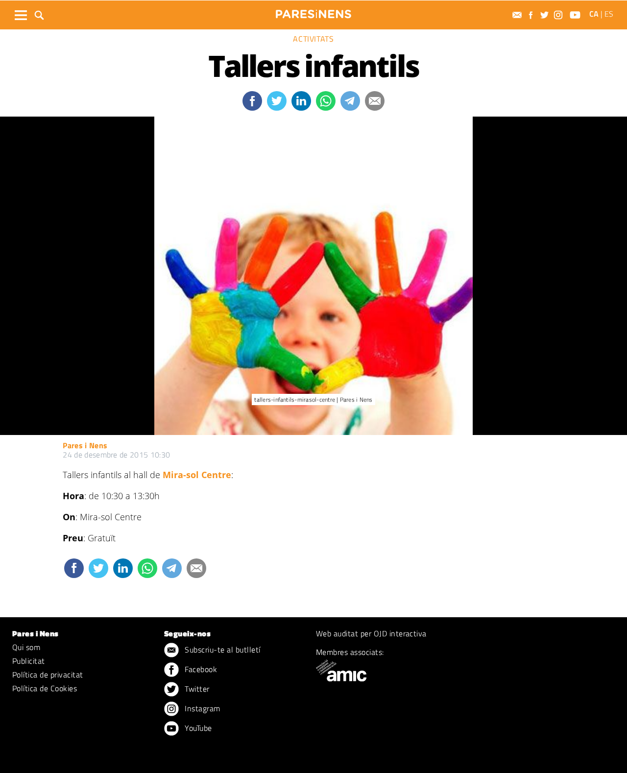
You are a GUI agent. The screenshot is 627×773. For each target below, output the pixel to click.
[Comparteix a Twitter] (277, 101)
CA (594, 14)
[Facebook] (532, 15)
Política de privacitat (47, 674)
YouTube (197, 728)
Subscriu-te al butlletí (222, 649)
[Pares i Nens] (313, 14)
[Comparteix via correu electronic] (375, 101)
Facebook (200, 669)
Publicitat (28, 661)
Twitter (196, 689)
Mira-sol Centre (197, 475)
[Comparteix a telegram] (350, 101)
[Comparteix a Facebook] (252, 101)
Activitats (313, 39)
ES (608, 14)
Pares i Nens (85, 445)
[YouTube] (576, 15)
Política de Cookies (44, 688)
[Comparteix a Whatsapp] (326, 101)
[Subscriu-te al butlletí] (518, 15)
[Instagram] (559, 15)
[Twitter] (546, 15)
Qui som (26, 647)
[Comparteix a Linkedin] (301, 101)
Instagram (201, 708)
